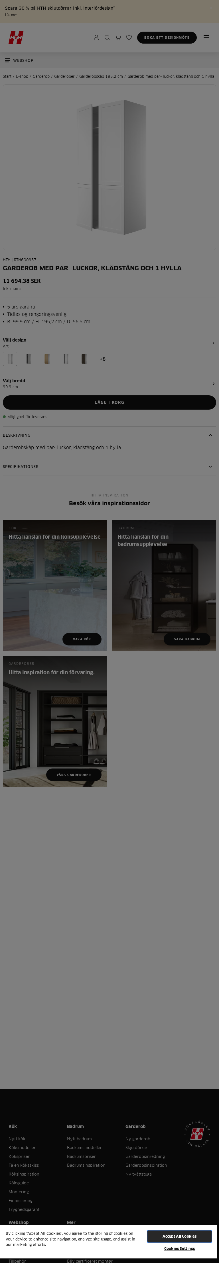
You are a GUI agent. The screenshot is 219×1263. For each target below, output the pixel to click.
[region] (108, 1244)
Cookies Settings (179, 1248)
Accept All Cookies (179, 1236)
